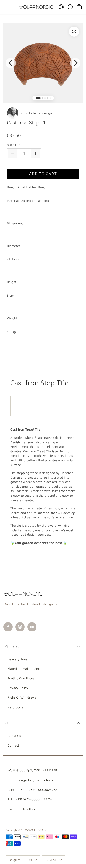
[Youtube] (31, 626)
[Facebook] (8, 626)
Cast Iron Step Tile (28, 123)
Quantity (13, 145)
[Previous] (11, 63)
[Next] (75, 63)
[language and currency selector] (61, 6)
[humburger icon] (8, 7)
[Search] (70, 6)
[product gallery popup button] (74, 32)
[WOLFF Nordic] (36, 7)
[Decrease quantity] (12, 153)
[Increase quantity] (35, 153)
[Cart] (79, 6)
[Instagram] (20, 626)
